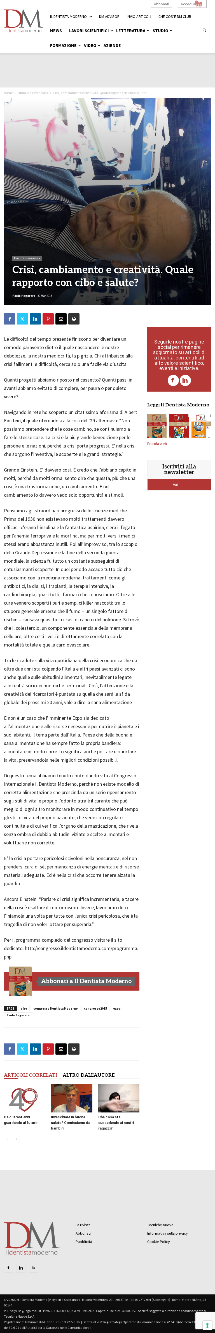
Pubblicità (84, 1241)
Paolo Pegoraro (24, 296)
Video (90, 45)
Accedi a (188, 3)
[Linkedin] (185, 380)
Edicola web (157, 443)
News (56, 30)
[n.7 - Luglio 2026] (179, 427)
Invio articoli (139, 16)
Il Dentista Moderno (68, 16)
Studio (160, 30)
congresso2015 (95, 1008)
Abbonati (161, 3)
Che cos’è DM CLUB (174, 16)
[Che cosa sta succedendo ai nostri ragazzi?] (118, 1098)
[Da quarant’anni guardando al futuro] (24, 1098)
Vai (176, 484)
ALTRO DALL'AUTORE (89, 1075)
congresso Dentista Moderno (55, 1008)
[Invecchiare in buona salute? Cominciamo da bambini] (71, 1098)
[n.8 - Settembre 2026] (20, 981)
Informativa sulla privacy (167, 1233)
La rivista (83, 1224)
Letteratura (130, 30)
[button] (204, 30)
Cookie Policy (158, 1241)
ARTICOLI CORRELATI (30, 1075)
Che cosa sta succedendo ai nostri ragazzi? (116, 1122)
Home (8, 93)
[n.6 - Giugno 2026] (201, 427)
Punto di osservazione (32, 93)
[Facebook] (173, 380)
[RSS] (33, 1268)
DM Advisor (109, 16)
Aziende (112, 45)
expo (117, 1008)
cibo (24, 1008)
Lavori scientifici (89, 30)
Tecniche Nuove (160, 1224)
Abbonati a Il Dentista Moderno (86, 981)
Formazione (63, 45)
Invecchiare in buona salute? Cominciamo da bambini (70, 1122)
